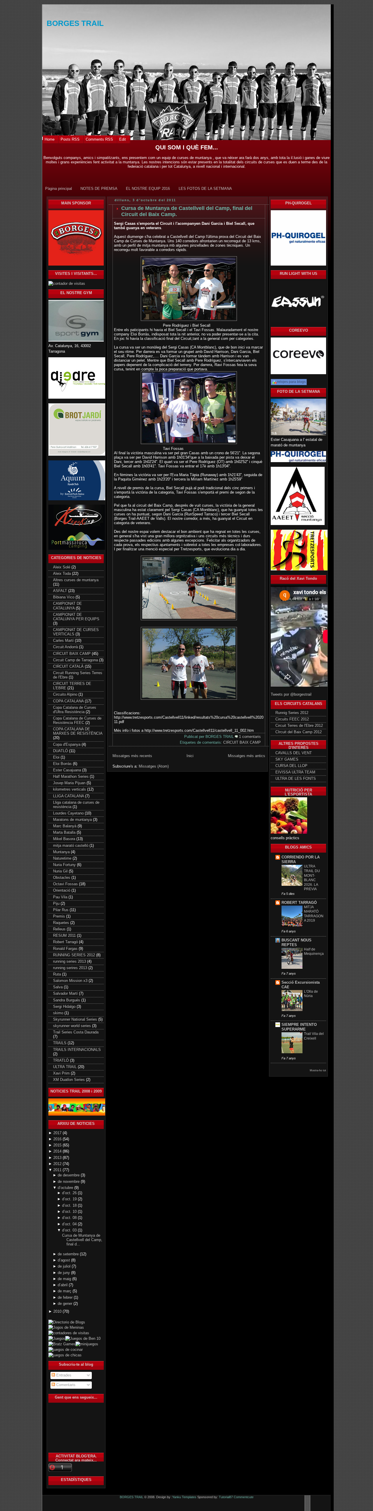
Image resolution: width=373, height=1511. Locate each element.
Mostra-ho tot (318, 1070)
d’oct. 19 (70, 1199)
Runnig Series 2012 (291, 713)
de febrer (66, 1298)
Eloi (57, 757)
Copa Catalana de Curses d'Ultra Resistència (74, 710)
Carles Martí (64, 641)
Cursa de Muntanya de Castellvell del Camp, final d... (82, 1239)
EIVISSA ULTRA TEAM (295, 772)
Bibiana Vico (64, 597)
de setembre (69, 1254)
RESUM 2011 (65, 936)
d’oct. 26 (70, 1193)
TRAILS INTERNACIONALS (77, 1050)
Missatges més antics (246, 756)
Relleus (60, 929)
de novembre (69, 1182)
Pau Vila (60, 897)
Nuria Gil (61, 871)
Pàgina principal (58, 188)
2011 (58, 1170)
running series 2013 (70, 961)
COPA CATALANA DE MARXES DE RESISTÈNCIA (77, 731)
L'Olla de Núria (311, 993)
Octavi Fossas (66, 884)
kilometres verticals (70, 789)
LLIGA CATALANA (69, 796)
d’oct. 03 (70, 1230)
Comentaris (65, 1385)
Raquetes (61, 923)
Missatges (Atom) (154, 766)
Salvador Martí (66, 994)
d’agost (64, 1260)
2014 (58, 1151)
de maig (65, 1279)
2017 (58, 1133)
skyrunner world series (72, 1026)
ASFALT (60, 591)
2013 (58, 1158)
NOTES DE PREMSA (98, 188)
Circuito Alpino (65, 694)
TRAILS (60, 1043)
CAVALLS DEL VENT (293, 753)
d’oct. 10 (70, 1212)
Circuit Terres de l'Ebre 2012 (299, 726)
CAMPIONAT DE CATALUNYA (67, 606)
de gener (65, 1304)
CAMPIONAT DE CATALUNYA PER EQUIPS (76, 617)
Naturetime (63, 858)
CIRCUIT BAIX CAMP (72, 654)
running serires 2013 (70, 968)
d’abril (63, 1285)
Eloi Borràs (63, 764)
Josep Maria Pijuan (70, 783)
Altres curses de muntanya (75, 580)
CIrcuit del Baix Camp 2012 (298, 732)
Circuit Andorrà (66, 647)
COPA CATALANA (69, 701)
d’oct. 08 (70, 1218)
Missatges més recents (132, 756)
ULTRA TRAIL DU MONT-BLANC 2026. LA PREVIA (312, 877)
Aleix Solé (62, 567)
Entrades (63, 1375)
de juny (64, 1273)
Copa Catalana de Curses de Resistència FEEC (77, 720)
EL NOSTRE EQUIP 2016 (148, 188)
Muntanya (62, 852)
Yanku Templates (184, 1497)
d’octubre (66, 1188)
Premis (59, 916)
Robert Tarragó (66, 942)
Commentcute (244, 1497)
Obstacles (62, 878)
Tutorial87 (226, 1497)
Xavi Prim (62, 1073)
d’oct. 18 (70, 1206)
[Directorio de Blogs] (76, 1319)
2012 (58, 1164)
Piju (57, 904)
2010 (58, 1311)
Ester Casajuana (67, 770)
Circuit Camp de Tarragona (76, 660)
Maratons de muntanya (73, 820)
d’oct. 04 (70, 1224)
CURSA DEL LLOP (291, 766)
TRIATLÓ (61, 1060)
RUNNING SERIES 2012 (74, 955)
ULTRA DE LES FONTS (295, 779)
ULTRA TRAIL (65, 1067)
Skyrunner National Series (75, 1019)
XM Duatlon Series (69, 1080)
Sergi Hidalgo (65, 1007)
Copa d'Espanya (67, 745)
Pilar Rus (61, 910)
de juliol (65, 1266)
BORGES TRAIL (75, 23)
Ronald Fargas (66, 949)
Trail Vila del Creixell (314, 1036)
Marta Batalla (65, 832)
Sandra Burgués (67, 1000)
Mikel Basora (64, 839)
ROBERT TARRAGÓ (299, 903)
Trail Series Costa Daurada (75, 1032)
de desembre (69, 1175)
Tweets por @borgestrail (291, 694)
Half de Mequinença (314, 951)
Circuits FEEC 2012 (292, 719)
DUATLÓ (61, 751)
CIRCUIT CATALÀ (69, 667)
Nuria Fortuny (65, 865)
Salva (58, 987)
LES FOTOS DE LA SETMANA (205, 188)
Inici (189, 756)
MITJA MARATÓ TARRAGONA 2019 (313, 914)
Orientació (62, 890)
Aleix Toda (62, 574)
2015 (58, 1145)
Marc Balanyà (65, 826)
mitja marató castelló (71, 846)
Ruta (57, 974)
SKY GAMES (286, 759)
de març (65, 1291)
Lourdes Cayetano (69, 813)
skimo (58, 1013)
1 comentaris (250, 736)
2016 (58, 1139)
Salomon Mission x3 (71, 981)
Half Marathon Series (71, 777)
